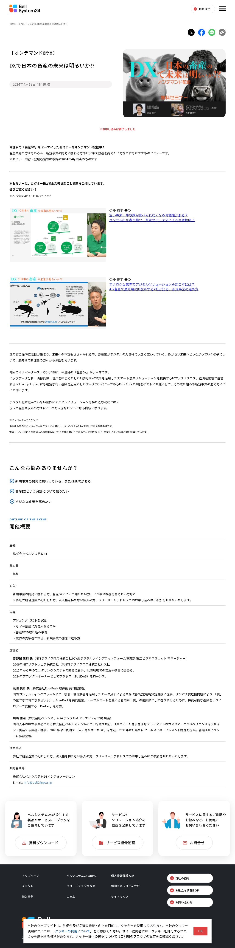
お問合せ (204, 9)
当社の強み (182, 878)
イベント (23, 23)
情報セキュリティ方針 (125, 886)
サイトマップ (120, 896)
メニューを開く (222, 9)
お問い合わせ (184, 902)
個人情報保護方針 (122, 875)
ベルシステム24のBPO (81, 875)
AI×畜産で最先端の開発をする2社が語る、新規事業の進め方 (153, 289)
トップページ (30, 875)
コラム (71, 896)
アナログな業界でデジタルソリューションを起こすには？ (152, 284)
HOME (12, 23)
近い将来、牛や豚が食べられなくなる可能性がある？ (148, 215)
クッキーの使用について (72, 931)
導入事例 (28, 896)
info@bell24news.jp (37, 782)
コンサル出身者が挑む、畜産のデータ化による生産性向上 (152, 220)
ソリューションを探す (81, 886)
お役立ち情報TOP (187, 890)
